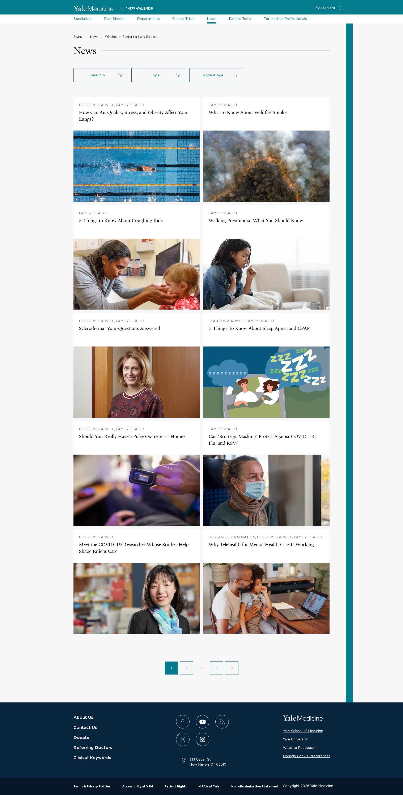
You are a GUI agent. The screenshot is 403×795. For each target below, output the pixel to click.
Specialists (82, 19)
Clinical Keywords (92, 758)
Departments (148, 19)
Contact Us (85, 728)
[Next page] (231, 668)
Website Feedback (299, 747)
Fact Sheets (114, 19)
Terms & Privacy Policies (91, 786)
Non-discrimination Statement (255, 786)
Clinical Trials (183, 19)
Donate (81, 738)
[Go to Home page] (93, 9)
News (211, 19)
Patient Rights (176, 786)
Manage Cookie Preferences (306, 756)
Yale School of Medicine (303, 731)
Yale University (295, 739)
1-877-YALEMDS (139, 8)
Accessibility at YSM (137, 786)
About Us (83, 717)
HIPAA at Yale (209, 786)
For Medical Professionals (285, 19)
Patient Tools (240, 19)
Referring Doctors (92, 748)
